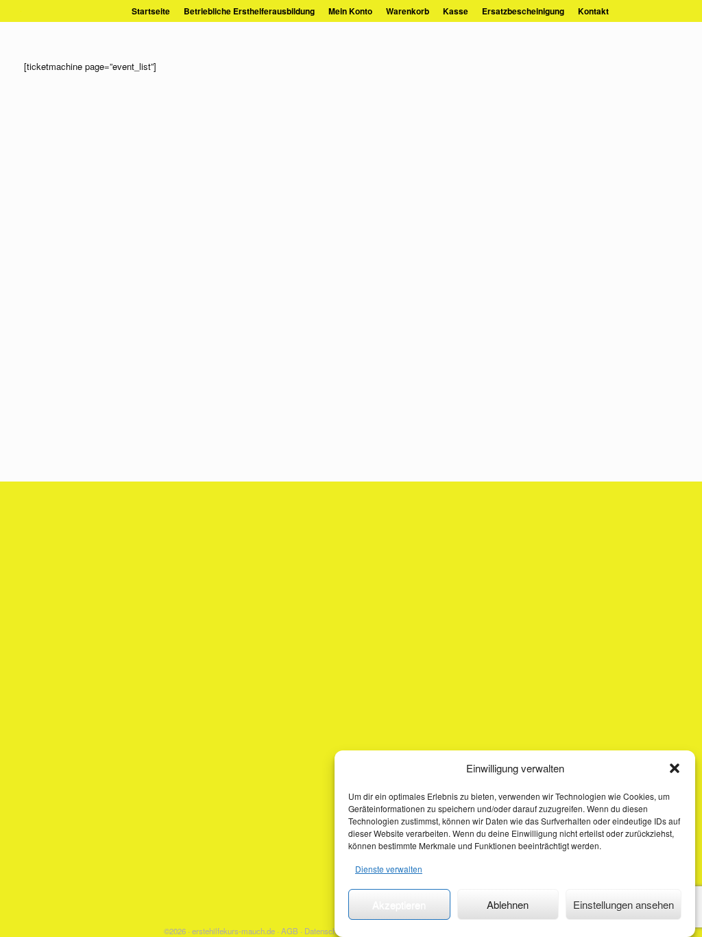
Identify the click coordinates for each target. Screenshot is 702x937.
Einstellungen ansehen (623, 904)
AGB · (291, 930)
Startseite (151, 11)
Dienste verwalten (388, 869)
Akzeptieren (399, 904)
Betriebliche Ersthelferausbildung (249, 11)
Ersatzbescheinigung (523, 11)
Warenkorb (407, 11)
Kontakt (593, 11)
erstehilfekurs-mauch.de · (235, 930)
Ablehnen (508, 904)
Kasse (455, 11)
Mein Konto (350, 11)
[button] (674, 768)
